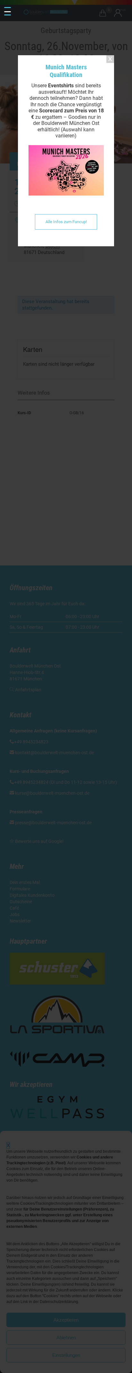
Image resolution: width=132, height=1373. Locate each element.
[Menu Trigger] (7, 11)
